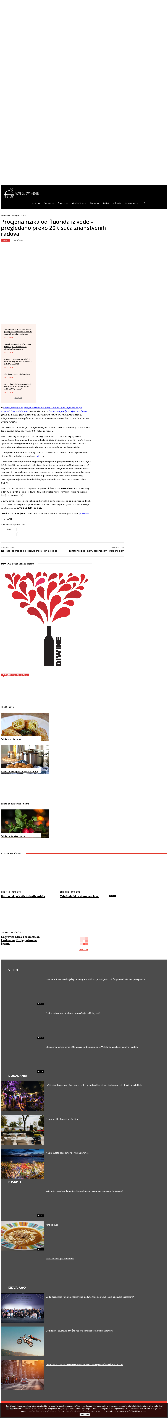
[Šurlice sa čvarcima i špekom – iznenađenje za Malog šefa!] (22, 1024)
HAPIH (38, 456)
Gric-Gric (5, 892)
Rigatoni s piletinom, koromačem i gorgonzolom (96, 550)
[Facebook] (151, 203)
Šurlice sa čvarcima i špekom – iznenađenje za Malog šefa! (73, 1013)
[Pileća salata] (25, 694)
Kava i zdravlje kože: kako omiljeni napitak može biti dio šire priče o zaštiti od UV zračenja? (17, 386)
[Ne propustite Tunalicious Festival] (22, 1130)
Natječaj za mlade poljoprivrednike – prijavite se (29, 550)
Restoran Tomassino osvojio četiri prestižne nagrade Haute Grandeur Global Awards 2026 (18, 361)
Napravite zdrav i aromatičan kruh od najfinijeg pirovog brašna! (20, 940)
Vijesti (23, 215)
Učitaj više (18, 398)
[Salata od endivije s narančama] (22, 1269)
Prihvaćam (85, 1415)
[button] (144, 203)
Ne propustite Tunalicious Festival (62, 1119)
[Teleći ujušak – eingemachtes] (88, 877)
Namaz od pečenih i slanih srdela (23, 896)
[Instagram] (155, 203)
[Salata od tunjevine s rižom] (25, 791)
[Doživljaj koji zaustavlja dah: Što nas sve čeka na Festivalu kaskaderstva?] (22, 1341)
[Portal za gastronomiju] (21, 193)
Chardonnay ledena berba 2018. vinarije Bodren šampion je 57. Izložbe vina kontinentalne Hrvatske (92, 1047)
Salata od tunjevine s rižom (15, 803)
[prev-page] (2, 842)
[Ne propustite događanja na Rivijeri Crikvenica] (22, 1164)
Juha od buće (52, 1225)
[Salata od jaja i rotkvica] (25, 823)
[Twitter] (160, 203)
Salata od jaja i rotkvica (13, 836)
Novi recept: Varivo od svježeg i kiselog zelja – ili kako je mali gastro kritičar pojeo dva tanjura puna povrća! (95, 979)
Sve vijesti (16, 215)
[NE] (164, 1410)
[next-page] (7, 842)
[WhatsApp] (44, 532)
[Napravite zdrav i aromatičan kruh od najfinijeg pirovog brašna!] (29, 918)
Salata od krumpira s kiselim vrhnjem (19, 771)
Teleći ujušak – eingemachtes (79, 896)
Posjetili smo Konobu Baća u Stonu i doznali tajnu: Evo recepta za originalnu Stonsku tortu (18, 346)
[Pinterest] (36, 532)
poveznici (84, 513)
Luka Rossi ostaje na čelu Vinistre (17, 374)
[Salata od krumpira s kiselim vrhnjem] (25, 759)
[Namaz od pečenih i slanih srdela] (29, 877)
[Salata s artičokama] (25, 727)
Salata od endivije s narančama (60, 1259)
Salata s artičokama (11, 739)
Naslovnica (5, 215)
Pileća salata (7, 706)
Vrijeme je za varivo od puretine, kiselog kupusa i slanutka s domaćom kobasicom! (84, 1191)
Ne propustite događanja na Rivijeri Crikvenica (67, 1153)
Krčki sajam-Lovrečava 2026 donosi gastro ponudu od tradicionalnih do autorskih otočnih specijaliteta (18, 331)
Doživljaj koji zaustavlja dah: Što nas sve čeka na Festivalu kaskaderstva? (80, 1331)
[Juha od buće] (22, 1235)
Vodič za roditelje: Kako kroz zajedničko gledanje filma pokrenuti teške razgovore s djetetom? (90, 1297)
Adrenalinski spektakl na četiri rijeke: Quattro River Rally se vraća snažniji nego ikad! (84, 1365)
